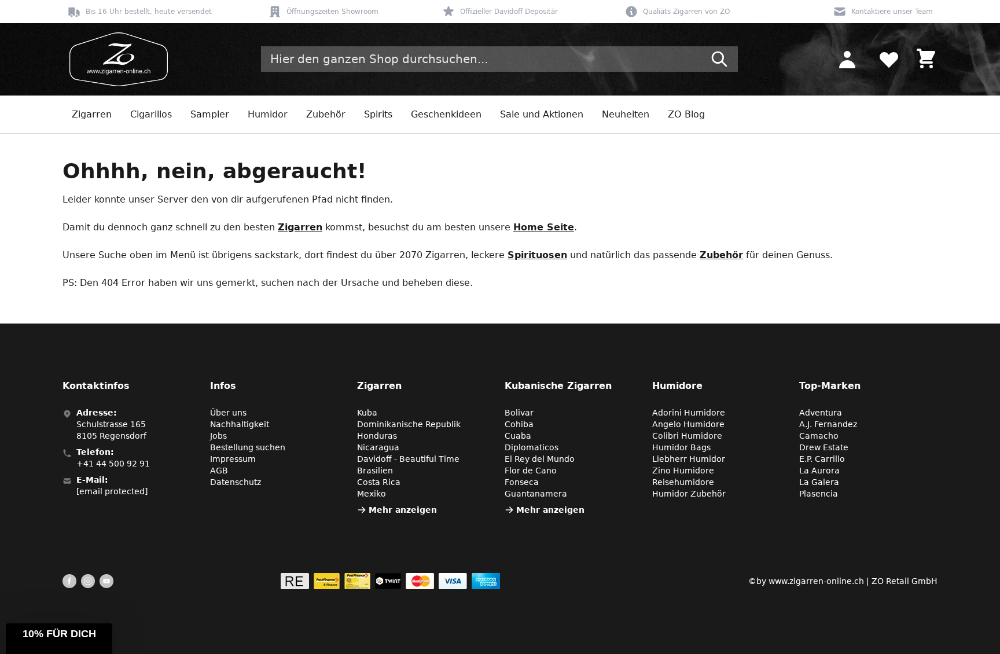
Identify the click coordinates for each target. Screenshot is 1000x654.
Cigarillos (151, 114)
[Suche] (719, 59)
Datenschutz (235, 482)
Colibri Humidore (687, 435)
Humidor (268, 114)
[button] (59, 638)
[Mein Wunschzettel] (889, 59)
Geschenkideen (446, 114)
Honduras (377, 435)
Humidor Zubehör (689, 493)
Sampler (209, 114)
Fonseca (522, 482)
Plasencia (818, 493)
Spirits (378, 114)
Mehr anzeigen (403, 510)
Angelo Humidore (688, 424)
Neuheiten (625, 114)
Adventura (820, 412)
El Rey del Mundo (540, 459)
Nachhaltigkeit (239, 424)
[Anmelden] (847, 59)
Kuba (367, 412)
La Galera (819, 482)
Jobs (218, 435)
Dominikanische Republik (409, 424)
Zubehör (325, 114)
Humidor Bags (681, 447)
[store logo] (115, 59)
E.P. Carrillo (822, 459)
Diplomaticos (531, 447)
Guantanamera (536, 493)
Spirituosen (537, 254)
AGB (219, 470)
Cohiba (519, 424)
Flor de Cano (531, 470)
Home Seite (543, 227)
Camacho (819, 435)
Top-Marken (830, 385)
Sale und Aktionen (541, 114)
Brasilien (375, 470)
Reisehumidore (683, 482)
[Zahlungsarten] (390, 581)
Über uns (228, 412)
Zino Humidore (683, 470)
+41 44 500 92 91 (113, 463)
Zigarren (92, 114)
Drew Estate (823, 447)
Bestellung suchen (247, 447)
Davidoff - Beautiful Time (408, 459)
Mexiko (371, 493)
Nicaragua (378, 447)
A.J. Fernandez (828, 424)
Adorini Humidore (688, 412)
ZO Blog (686, 114)
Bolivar (519, 412)
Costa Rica (378, 482)
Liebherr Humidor (688, 459)
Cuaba (518, 435)
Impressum (233, 459)
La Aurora (819, 470)
